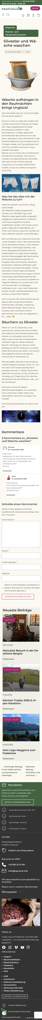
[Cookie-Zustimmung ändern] (4, 1013)
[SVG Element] (23, 15)
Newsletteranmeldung (18, 802)
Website (6, 573)
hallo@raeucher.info (18, 871)
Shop (35, 8)
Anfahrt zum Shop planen (21, 850)
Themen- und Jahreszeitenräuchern (15, 33)
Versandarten (10, 985)
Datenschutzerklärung (15, 982)
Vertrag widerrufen (15, 996)
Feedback (8, 965)
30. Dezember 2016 (16, 450)
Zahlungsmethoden (13, 988)
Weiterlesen (8, 659)
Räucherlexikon (11, 962)
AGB (6, 976)
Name (5, 551)
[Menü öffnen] (3, 14)
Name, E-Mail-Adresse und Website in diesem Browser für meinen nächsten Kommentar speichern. (22, 588)
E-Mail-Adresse (9, 562)
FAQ (6, 971)
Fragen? (7, 957)
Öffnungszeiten (9, 892)
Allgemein (10, 27)
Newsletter (9, 968)
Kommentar (8, 520)
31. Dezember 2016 (19, 479)
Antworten (7, 471)
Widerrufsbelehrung (13, 991)
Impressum (9, 979)
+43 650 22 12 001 (16, 864)
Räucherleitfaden (12, 959)
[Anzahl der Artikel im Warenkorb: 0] (38, 15)
